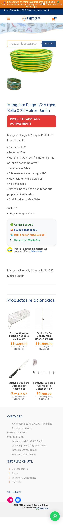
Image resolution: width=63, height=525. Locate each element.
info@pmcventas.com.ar (24, 450)
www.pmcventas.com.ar (23, 454)
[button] (55, 516)
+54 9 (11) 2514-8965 (33, 16)
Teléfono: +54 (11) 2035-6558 (27, 441)
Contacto (16, 482)
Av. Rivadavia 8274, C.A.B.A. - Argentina (24, 10)
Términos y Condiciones (23, 477)
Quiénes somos (19, 469)
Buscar (49, 43)
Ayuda (15, 473)
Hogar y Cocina (27, 213)
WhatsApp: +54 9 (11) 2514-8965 (29, 445)
